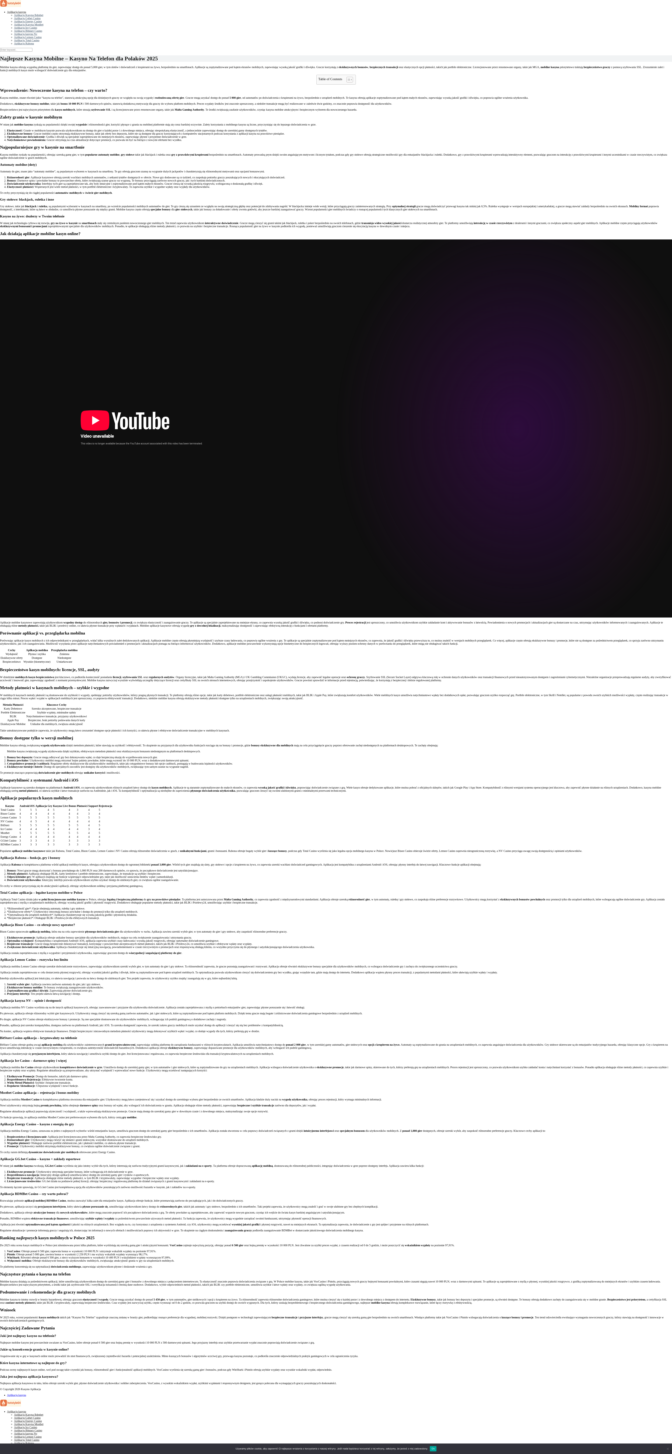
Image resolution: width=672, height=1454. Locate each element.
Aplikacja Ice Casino (25, 27)
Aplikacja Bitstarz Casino (28, 30)
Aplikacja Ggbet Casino (27, 18)
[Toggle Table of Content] (348, 80)
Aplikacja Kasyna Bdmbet (28, 15)
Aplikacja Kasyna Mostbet (28, 24)
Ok (433, 1448)
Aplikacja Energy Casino (28, 21)
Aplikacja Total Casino (26, 40)
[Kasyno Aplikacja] (10, 6)
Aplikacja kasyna (16, 12)
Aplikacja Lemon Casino (28, 37)
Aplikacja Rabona (24, 43)
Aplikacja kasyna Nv (25, 34)
